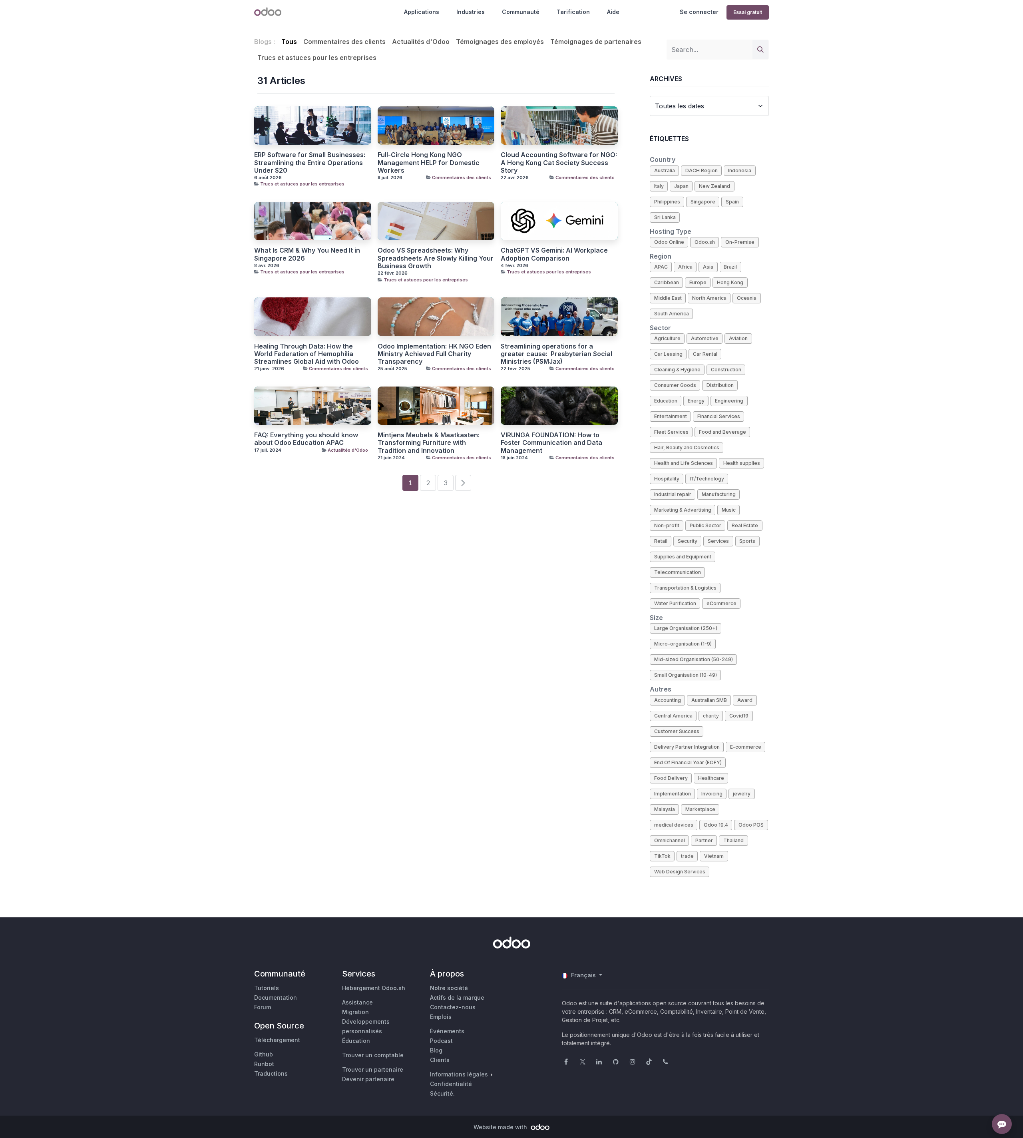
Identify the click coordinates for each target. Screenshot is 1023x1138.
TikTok (662, 856)
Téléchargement (277, 1039)
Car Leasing (668, 354)
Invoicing (711, 794)
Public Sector (705, 525)
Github (263, 1054)
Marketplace (700, 809)
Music (729, 510)
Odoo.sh (705, 242)
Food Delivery (671, 778)
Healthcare (711, 778)
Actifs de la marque (457, 997)
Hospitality (666, 479)
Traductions (271, 1073)
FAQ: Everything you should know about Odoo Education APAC (306, 438)
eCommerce (721, 603)
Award (744, 700)
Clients (440, 1059)
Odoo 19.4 (716, 825)
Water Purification (675, 603)
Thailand (733, 840)
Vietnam (714, 856)
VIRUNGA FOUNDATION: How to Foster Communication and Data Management (551, 442)
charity (711, 716)
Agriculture (667, 338)
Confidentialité (451, 1083)
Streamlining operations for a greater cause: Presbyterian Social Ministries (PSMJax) (556, 354)
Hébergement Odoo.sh (373, 988)
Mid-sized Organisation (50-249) (693, 659)
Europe (698, 282)
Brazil (730, 267)
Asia (708, 267)
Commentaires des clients (461, 177)
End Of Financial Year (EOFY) (688, 762)
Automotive (704, 338)
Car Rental (705, 354)
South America (671, 314)
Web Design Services (679, 872)
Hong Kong (730, 282)
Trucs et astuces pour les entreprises (302, 184)
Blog (436, 1050)
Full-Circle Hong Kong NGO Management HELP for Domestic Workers (429, 162)
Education (665, 401)
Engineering (729, 401)
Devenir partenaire (368, 1079)
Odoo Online (669, 242)
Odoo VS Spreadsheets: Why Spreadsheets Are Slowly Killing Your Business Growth (436, 258)
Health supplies (741, 463)
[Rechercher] (760, 50)
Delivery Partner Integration (687, 747)
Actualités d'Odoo (348, 450)
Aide (613, 11)
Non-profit (666, 525)
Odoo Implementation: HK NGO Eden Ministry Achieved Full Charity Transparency (434, 354)
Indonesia (739, 170)
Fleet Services (671, 432)
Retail (660, 541)
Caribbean (666, 282)
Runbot (264, 1063)
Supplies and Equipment (682, 557)
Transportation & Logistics (685, 588)
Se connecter (699, 11)
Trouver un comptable (373, 1055)
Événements (447, 1031)
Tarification (573, 11)
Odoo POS (751, 825)
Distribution (720, 385)
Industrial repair (672, 494)
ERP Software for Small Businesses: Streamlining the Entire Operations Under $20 (309, 162)
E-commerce (745, 747)
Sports (747, 541)
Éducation (356, 1040)
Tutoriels (266, 988)
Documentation (275, 997)
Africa (685, 267)
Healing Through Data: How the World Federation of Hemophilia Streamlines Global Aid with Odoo (306, 354)
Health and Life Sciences (683, 463)
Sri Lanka (665, 217)
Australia (664, 170)
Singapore (703, 202)
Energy (696, 401)
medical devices (673, 825)
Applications (421, 11)
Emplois (441, 1016)
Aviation (738, 338)
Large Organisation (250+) (685, 628)
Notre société (449, 988)
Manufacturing (719, 494)
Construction (726, 370)
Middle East (668, 298)
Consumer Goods (675, 385)
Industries (470, 11)
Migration (355, 1011)
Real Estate (745, 525)
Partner (704, 840)
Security (687, 541)
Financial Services (718, 416)
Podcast (441, 1040)
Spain (732, 202)
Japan (681, 186)
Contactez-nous (453, 1007)
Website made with (501, 1127)
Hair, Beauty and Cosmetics (686, 447)
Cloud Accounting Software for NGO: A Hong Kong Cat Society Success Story (559, 162)
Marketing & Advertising (682, 510)
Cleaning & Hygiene (677, 370)
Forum (262, 1007)
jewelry (741, 794)
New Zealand (714, 186)
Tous (289, 42)
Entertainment (670, 416)
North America (709, 298)
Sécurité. (442, 1093)
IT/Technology (707, 479)
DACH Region (701, 170)
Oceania (746, 298)
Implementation (672, 794)
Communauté (520, 11)
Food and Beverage (722, 432)
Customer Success (676, 731)
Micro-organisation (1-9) (683, 644)
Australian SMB (709, 700)
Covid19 (738, 716)
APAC (661, 267)
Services (718, 541)
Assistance (357, 1002)
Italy (659, 186)
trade (687, 856)
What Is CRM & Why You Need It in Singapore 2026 (307, 254)
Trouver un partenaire (372, 1069)
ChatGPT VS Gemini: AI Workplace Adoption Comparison (554, 254)
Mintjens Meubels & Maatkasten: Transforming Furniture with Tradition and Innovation (429, 442)
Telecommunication (677, 572)
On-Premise (739, 242)
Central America (673, 716)
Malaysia (664, 809)
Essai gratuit (747, 12)
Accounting (667, 700)
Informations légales (459, 1074)
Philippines (667, 202)
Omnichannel (669, 840)
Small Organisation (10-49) (685, 675)
